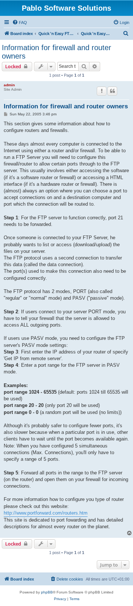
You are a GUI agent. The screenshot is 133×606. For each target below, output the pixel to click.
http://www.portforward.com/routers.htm (46, 513)
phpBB (47, 592)
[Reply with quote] (112, 91)
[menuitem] (19, 22)
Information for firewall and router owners (56, 51)
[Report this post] (101, 91)
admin (9, 85)
